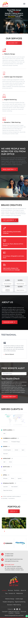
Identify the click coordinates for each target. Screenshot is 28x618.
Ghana (12, 478)
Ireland (16, 450)
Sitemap (17, 613)
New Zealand (14, 486)
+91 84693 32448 (9, 553)
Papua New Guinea (7, 490)
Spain (23, 450)
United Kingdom (7, 450)
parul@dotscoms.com (11, 561)
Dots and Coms (19, 615)
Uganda (19, 478)
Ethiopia (5, 478)
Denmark (5, 453)
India (4, 470)
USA (4, 433)
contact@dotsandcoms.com (14, 559)
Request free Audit (9, 396)
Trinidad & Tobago (15, 441)
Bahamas (5, 441)
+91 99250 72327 (9, 555)
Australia (5, 486)
